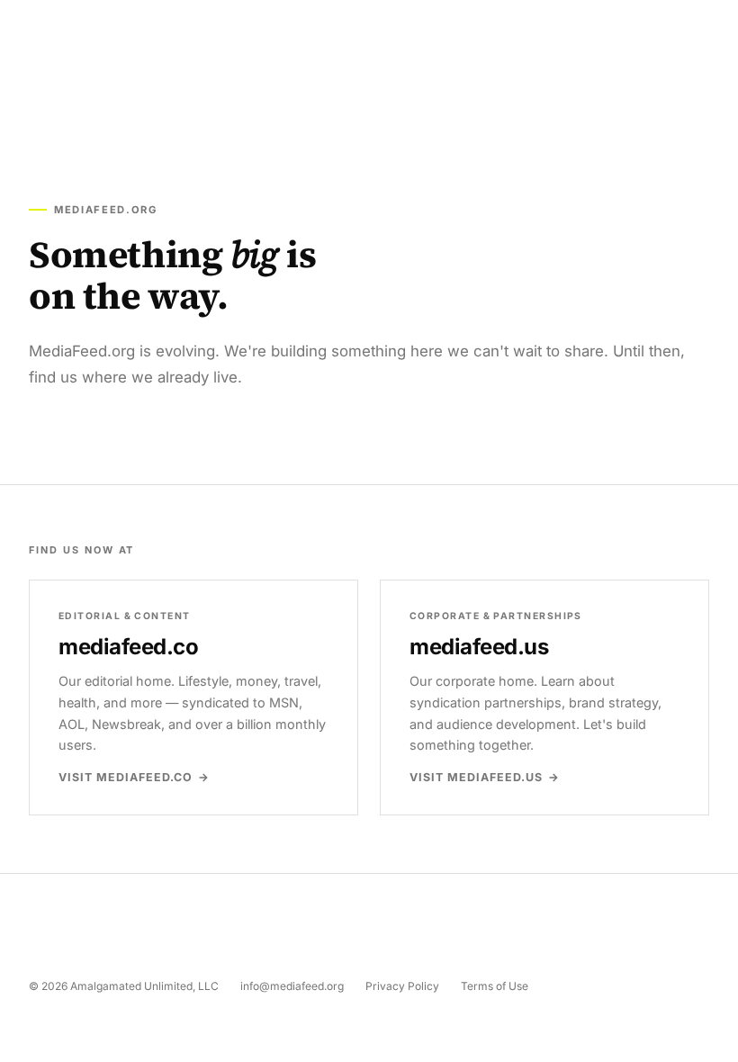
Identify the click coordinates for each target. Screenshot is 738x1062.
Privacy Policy (402, 986)
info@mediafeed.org (292, 986)
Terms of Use (494, 986)
